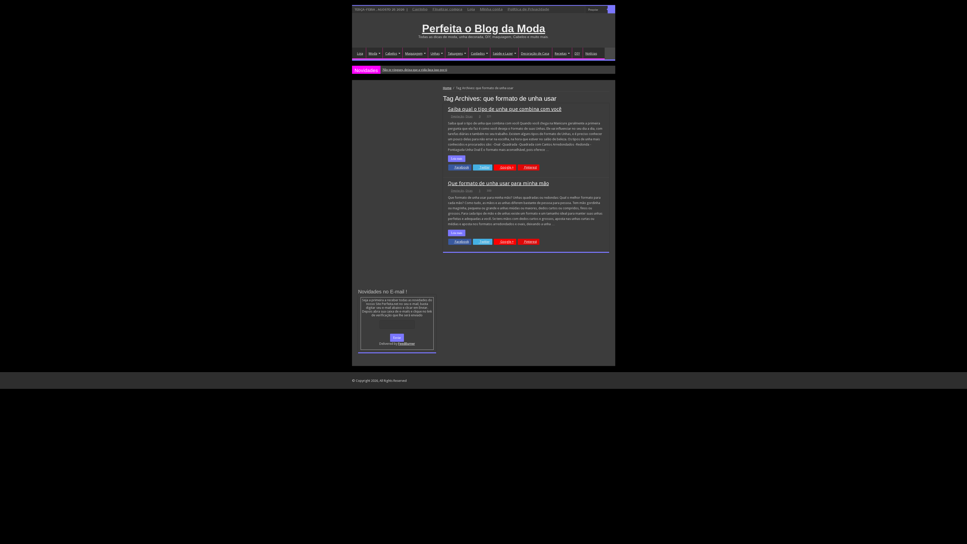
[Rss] (562, 10)
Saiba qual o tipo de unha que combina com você (505, 109)
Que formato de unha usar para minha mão (498, 183)
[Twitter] (576, 10)
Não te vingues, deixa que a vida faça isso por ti (415, 70)
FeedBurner (406, 344)
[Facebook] (572, 10)
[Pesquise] (611, 9)
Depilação (457, 116)
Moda (373, 53)
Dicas (469, 116)
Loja (471, 9)
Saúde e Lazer (503, 53)
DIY (577, 53)
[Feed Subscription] (607, 98)
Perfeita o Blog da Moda (483, 28)
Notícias (591, 53)
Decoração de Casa (535, 53)
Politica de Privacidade (528, 9)
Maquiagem (414, 53)
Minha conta (491, 9)
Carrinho (420, 9)
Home (447, 88)
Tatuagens (455, 53)
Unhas (435, 53)
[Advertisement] (397, 123)
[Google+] (567, 10)
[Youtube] (581, 10)
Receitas (561, 53)
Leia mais (456, 158)
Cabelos (391, 53)
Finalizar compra (447, 9)
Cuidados (478, 53)
